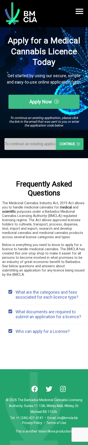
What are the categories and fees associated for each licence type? (46, 295)
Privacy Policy (32, 423)
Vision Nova (46, 431)
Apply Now (41, 102)
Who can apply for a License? (42, 331)
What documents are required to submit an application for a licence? (48, 314)
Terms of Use (56, 423)
